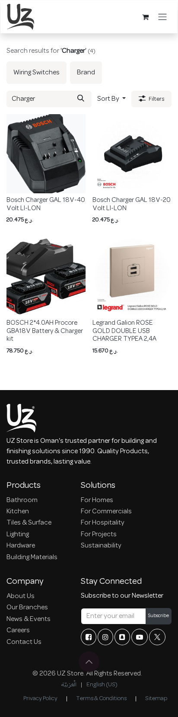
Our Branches (27, 607)
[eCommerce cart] (145, 17)
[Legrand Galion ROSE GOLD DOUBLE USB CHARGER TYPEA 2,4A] (132, 276)
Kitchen (17, 511)
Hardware (20, 545)
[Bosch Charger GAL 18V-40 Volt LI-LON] (46, 153)
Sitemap (156, 699)
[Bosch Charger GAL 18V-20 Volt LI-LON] (132, 153)
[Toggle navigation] (162, 17)
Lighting (17, 534)
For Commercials (106, 511)
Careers (18, 630)
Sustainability (101, 545)
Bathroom (22, 500)
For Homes (97, 500)
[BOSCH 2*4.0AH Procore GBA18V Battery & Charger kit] (46, 276)
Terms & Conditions (101, 699)
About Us (20, 596)
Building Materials (31, 557)
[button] (111, 99)
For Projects (99, 534)
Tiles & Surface (28, 522)
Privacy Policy (40, 699)
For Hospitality (102, 522)
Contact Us (23, 642)
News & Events (28, 619)
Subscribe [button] (158, 616)
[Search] (81, 99)
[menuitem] (36, 72)
